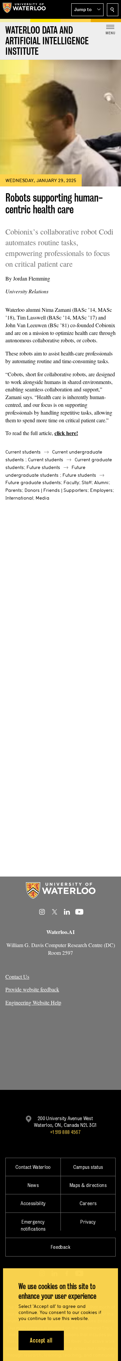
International (19, 498)
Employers (101, 490)
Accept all (41, 1340)
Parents (13, 490)
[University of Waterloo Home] (24, 9)
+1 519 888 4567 (65, 1132)
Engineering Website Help (33, 1002)
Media (42, 498)
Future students (43, 467)
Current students (23, 452)
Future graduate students (33, 482)
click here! (66, 433)
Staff (86, 482)
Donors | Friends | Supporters (56, 490)
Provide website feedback (32, 989)
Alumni (101, 482)
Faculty (71, 482)
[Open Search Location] (112, 9)
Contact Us (17, 976)
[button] (87, 10)
